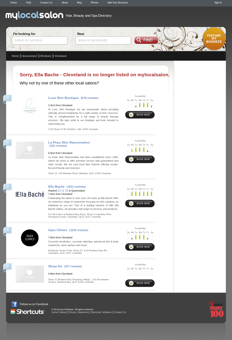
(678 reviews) (89, 98)
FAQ (28, 2)
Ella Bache (56, 186)
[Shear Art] (30, 272)
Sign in (218, 2)
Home (13, 2)
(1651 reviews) (76, 186)
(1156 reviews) (78, 230)
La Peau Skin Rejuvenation (69, 142)
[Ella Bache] (30, 192)
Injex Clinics (57, 230)
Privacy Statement (78, 312)
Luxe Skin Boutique (63, 98)
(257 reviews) (73, 266)
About (65, 2)
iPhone (94, 2)
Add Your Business (117, 2)
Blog (79, 2)
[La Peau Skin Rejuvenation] (30, 149)
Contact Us (46, 2)
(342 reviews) (58, 145)
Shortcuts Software (101, 312)
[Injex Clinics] (30, 236)
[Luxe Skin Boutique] (30, 104)
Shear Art (55, 266)
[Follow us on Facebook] (14, 304)
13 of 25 (63, 190)
